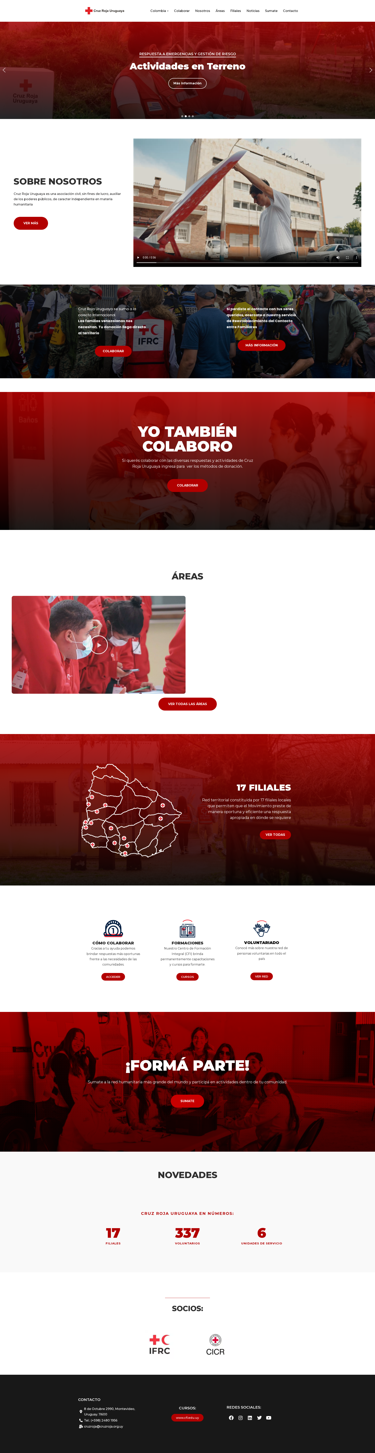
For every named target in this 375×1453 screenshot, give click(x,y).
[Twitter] (259, 1417)
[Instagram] (240, 1417)
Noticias (253, 11)
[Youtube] (268, 1417)
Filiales (235, 11)
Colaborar (182, 11)
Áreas (220, 11)
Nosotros (202, 11)
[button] (168, 11)
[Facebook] (231, 1417)
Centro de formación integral (187, 54)
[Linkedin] (250, 1417)
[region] (187, 70)
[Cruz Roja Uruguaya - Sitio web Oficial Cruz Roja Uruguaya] (104, 11)
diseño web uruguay (94, 1274)
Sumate (271, 11)
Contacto (290, 11)
